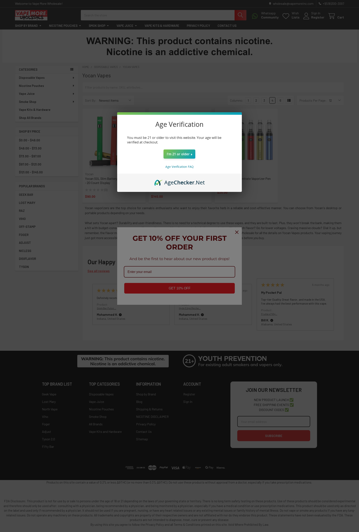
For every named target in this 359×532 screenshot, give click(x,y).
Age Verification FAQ (179, 167)
